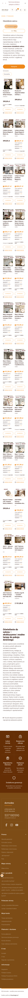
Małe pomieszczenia (7, 878)
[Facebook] (6, 825)
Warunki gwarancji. (6, 839)
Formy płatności (6, 934)
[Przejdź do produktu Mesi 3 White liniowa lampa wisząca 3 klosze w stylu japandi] (8, 261)
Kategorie (14, 66)
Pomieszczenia (10, 16)
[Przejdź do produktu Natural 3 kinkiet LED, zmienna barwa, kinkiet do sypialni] (8, 493)
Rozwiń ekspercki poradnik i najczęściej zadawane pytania (12, 719)
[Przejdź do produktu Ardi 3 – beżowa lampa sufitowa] (8, 539)
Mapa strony (5, 868)
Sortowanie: (6, 70)
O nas (3, 956)
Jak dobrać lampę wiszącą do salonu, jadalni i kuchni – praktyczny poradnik (12, 889)
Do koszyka (8, 109)
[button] (25, 3)
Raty (2, 859)
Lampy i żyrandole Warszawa (9, 905)
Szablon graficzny (9, 995)
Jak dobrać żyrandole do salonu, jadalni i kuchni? (13, 895)
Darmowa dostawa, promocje (10, 937)
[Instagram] (11, 825)
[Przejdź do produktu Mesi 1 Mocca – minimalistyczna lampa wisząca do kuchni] (8, 447)
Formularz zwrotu (6, 842)
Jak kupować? (5, 855)
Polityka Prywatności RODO (9, 976)
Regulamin (4, 969)
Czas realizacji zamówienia (9, 944)
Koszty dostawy (6, 940)
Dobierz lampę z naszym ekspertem (11, 884)
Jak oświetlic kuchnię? (7, 881)
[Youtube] (17, 825)
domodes (3, 16)
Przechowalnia (5, 924)
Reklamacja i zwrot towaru (9, 846)
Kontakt (3, 953)
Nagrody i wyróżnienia (7, 960)
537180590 (12, 815)
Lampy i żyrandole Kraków (9, 908)
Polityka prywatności (7, 979)
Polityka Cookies (6, 972)
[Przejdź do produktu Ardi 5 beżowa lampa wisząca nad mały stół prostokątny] (8, 586)
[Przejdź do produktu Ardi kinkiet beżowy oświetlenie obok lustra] (20, 493)
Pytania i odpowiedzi (7, 852)
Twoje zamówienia (6, 918)
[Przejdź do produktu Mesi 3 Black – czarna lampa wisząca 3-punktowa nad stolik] (8, 354)
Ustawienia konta (6, 921)
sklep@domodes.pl (10, 818)
